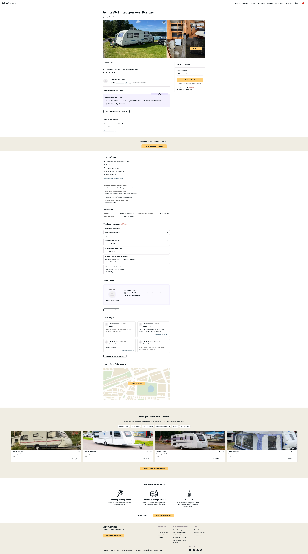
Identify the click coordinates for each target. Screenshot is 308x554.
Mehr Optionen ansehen (155, 146)
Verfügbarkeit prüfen (190, 80)
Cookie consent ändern (156, 550)
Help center (261, 3)
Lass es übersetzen (162, 335)
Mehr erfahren (142, 515)
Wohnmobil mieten (179, 535)
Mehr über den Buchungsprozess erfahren (190, 83)
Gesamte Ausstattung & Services (116, 111)
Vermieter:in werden (241, 3)
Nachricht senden (111, 310)
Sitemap (145, 550)
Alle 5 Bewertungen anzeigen (115, 356)
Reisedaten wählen (182, 70)
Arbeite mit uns (163, 532)
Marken (175, 543)
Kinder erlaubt (136, 426)
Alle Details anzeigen (109, 131)
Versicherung (177, 530)
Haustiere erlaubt (123, 426)
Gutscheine (161, 535)
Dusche (175, 426)
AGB (118, 550)
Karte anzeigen (137, 384)
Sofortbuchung (185, 426)
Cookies (160, 538)
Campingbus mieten (179, 540)
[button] (297, 3)
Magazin (270, 3)
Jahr (104, 126)
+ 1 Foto (195, 48)
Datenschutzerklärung (127, 550)
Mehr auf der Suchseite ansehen (154, 468)
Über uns (161, 530)
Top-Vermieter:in (148, 426)
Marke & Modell (108, 124)
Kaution (106, 213)
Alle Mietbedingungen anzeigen (113, 178)
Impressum (138, 550)
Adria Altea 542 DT (120, 124)
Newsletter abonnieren (113, 536)
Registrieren (279, 3)
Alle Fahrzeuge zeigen (163, 515)
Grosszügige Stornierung (163, 426)
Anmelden (289, 3)
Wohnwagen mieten (179, 538)
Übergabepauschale (145, 213)
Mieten (253, 3)
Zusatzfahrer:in (108, 217)
